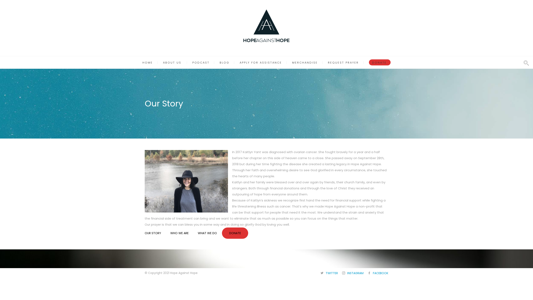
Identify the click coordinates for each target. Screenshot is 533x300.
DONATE (379, 63)
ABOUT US (172, 63)
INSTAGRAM (355, 273)
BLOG (224, 63)
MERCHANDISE (305, 63)
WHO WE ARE (179, 233)
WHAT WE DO (207, 233)
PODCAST (200, 63)
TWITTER (332, 273)
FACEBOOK (380, 273)
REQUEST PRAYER (343, 63)
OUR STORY (153, 233)
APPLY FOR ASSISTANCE (261, 63)
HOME (147, 63)
